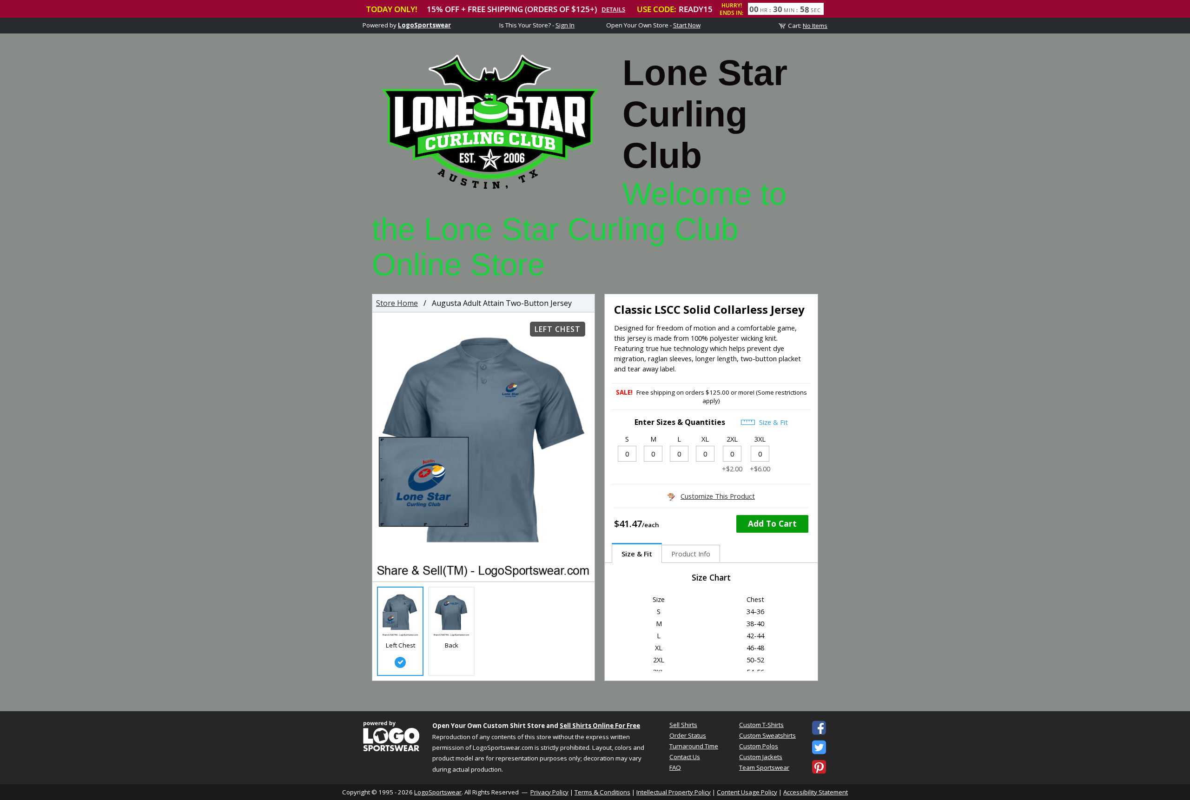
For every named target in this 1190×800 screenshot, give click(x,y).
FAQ (675, 767)
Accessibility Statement (815, 792)
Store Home (397, 303)
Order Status (687, 735)
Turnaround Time (693, 746)
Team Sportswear (764, 767)
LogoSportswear (424, 25)
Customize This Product (718, 496)
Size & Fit (772, 422)
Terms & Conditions (602, 792)
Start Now (687, 25)
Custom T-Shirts (761, 725)
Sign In (565, 25)
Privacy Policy (549, 792)
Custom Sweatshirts (767, 735)
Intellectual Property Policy (673, 792)
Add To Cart (772, 523)
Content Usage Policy (747, 792)
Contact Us (684, 757)
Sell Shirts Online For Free (600, 725)
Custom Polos (758, 746)
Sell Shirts (683, 725)
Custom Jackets (760, 757)
